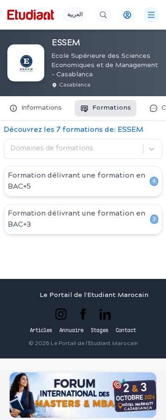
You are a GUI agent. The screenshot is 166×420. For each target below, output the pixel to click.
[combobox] (11, 149)
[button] (83, 395)
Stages (99, 331)
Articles (41, 331)
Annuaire (71, 331)
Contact (126, 331)
